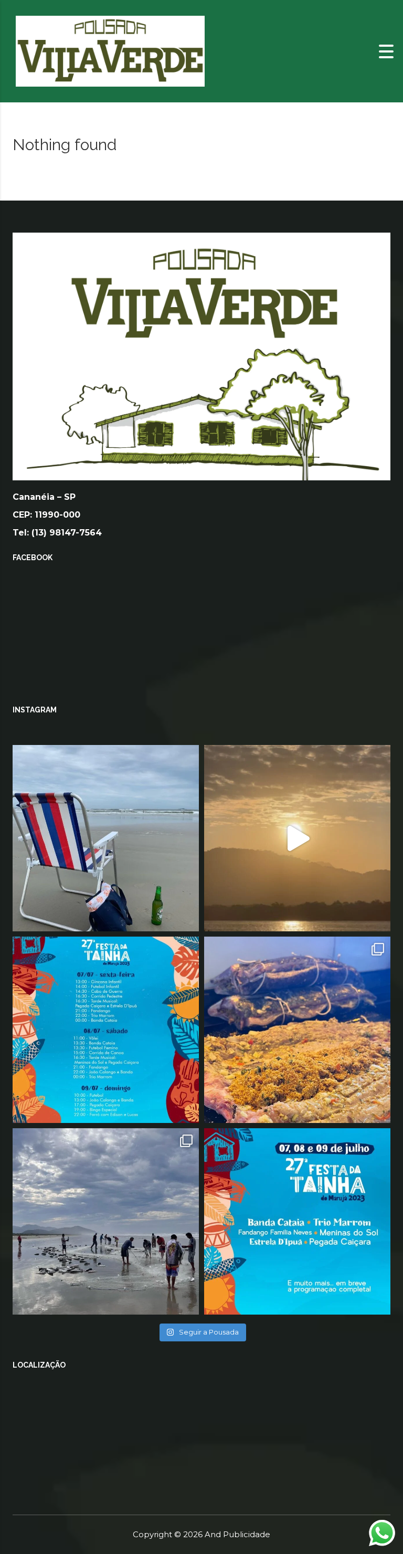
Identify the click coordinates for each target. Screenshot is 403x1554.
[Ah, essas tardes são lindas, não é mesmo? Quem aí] (297, 838)
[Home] (110, 51)
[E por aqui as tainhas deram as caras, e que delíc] (106, 1221)
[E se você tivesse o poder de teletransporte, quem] (106, 838)
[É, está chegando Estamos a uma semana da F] (106, 1030)
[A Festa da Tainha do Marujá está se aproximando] (297, 1221)
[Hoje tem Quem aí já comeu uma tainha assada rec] (297, 1030)
